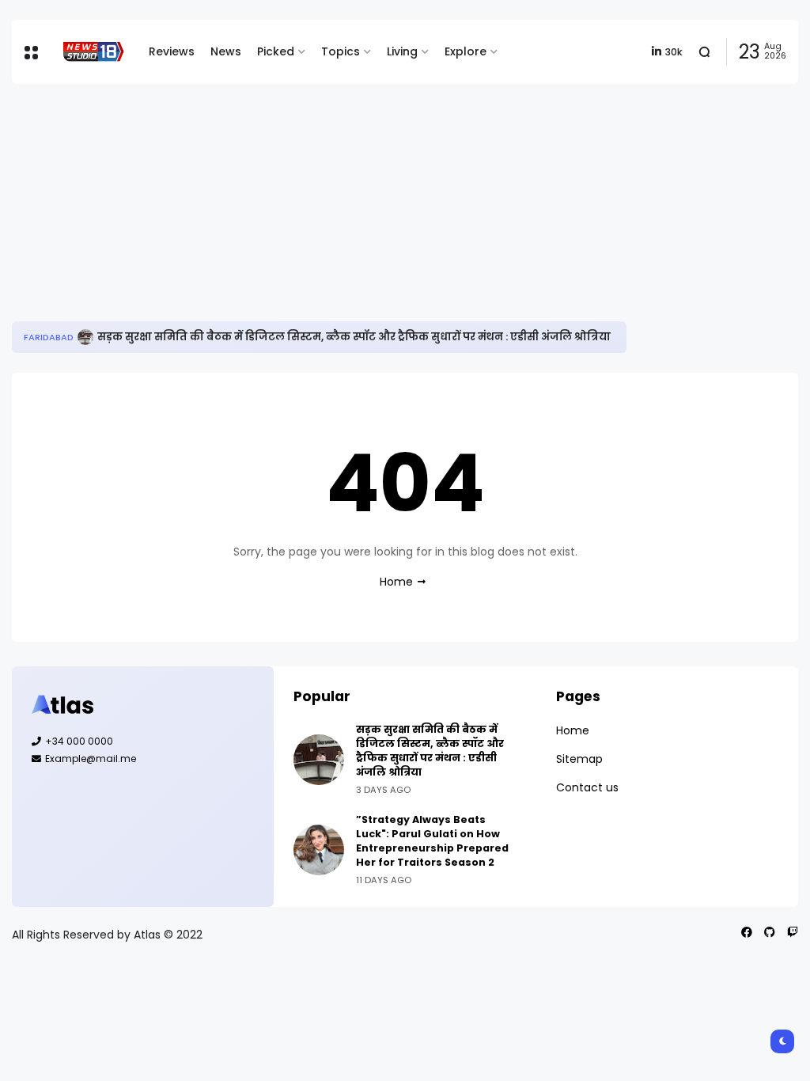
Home (396, 582)
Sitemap (579, 759)
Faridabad (49, 337)
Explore (465, 51)
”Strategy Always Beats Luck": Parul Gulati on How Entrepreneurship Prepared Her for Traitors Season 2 (432, 841)
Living (402, 51)
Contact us (587, 787)
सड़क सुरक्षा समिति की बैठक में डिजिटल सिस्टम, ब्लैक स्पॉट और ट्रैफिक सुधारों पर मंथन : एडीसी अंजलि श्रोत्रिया (354, 336)
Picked (275, 51)
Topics (340, 51)
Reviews (172, 51)
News (225, 51)
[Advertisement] (405, 202)
